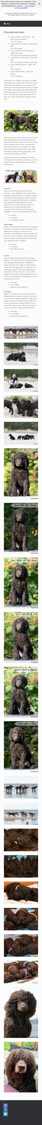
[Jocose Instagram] (5, 1110)
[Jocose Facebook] (5, 1105)
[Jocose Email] (5, 1114)
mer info (19, 6)
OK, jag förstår (29, 6)
